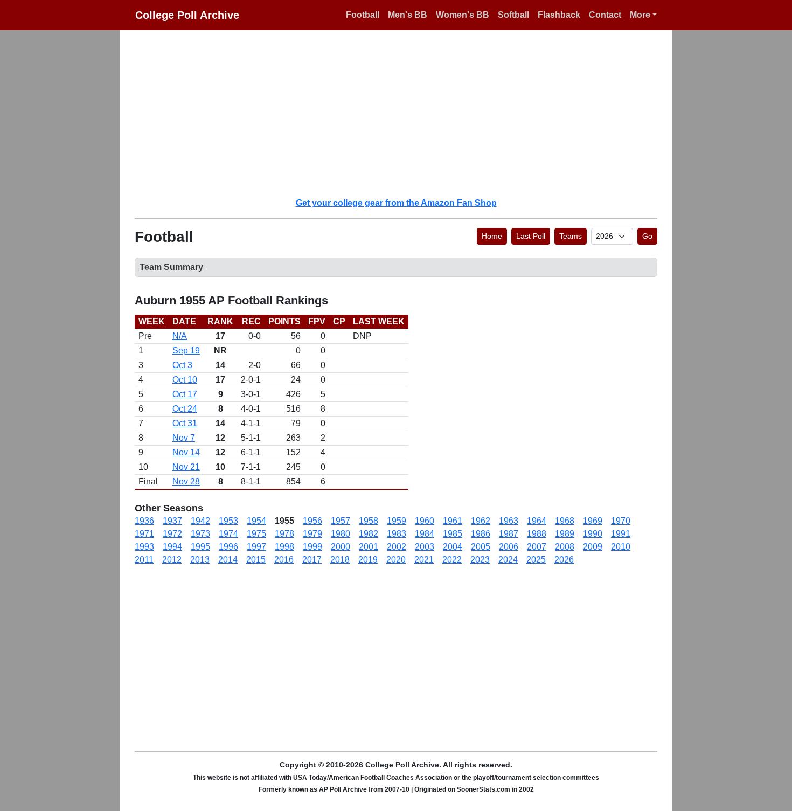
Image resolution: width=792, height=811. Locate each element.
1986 (480, 533)
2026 (564, 559)
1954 (256, 520)
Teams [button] (570, 236)
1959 (396, 520)
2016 (284, 559)
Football (362, 14)
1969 (592, 520)
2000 (340, 546)
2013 (200, 559)
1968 (564, 520)
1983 (396, 533)
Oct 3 (182, 365)
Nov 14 (186, 452)
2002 (396, 546)
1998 (284, 546)
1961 (452, 520)
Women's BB (462, 14)
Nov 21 (186, 467)
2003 (424, 546)
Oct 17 (184, 394)
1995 (200, 546)
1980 (340, 533)
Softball (513, 14)
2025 (536, 559)
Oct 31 (184, 423)
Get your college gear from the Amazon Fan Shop (396, 202)
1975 (256, 533)
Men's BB (407, 14)
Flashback (559, 14)
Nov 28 (186, 481)
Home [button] (492, 236)
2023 (480, 559)
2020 (396, 559)
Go (647, 236)
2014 (228, 559)
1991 (620, 533)
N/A (179, 336)
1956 (312, 520)
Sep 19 (186, 350)
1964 (536, 520)
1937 (172, 520)
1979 (312, 533)
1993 (144, 546)
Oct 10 (184, 379)
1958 (368, 520)
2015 (256, 559)
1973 (200, 533)
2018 (340, 559)
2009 (592, 546)
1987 (508, 533)
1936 (144, 520)
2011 (144, 559)
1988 (536, 533)
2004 (452, 546)
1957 (340, 520)
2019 (368, 559)
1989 (564, 533)
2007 (536, 546)
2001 (368, 546)
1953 (228, 520)
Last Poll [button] (530, 236)
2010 (620, 546)
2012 (172, 559)
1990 (592, 533)
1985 (452, 533)
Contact (605, 14)
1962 (480, 520)
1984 (424, 533)
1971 (144, 533)
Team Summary (171, 267)
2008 (564, 546)
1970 (620, 520)
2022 (452, 559)
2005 (480, 546)
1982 (368, 533)
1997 (256, 546)
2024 (508, 559)
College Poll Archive (187, 15)
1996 (228, 546)
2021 (424, 559)
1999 (312, 546)
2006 (508, 546)
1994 (172, 546)
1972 (172, 533)
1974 (228, 533)
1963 (508, 520)
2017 (312, 559)
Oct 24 (184, 408)
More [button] (640, 14)
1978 (284, 533)
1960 (424, 520)
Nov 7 (183, 437)
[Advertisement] (402, 113)
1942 (200, 520)
